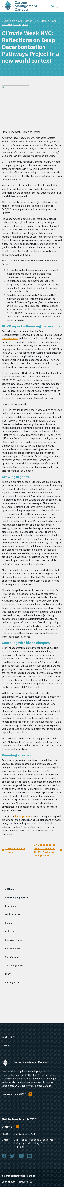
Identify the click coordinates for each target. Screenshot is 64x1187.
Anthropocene (22, 816)
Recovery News (31, 20)
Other (25, 24)
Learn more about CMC (14, 1094)
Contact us (8, 1126)
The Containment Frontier (15, 850)
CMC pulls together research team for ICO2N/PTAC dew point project (45, 850)
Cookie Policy (8, 1181)
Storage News (48, 20)
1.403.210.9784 (24, 1133)
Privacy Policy (25, 1181)
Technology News (11, 24)
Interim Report (10, 338)
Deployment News (12, 20)
